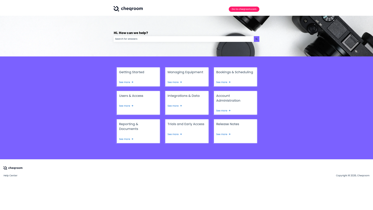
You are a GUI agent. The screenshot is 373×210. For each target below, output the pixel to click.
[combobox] (184, 39)
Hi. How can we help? (131, 33)
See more (124, 82)
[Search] (256, 39)
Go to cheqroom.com (244, 9)
